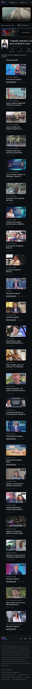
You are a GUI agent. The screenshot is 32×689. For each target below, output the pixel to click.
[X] (30, 639)
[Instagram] (25, 639)
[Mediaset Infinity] (3, 2)
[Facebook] (21, 639)
